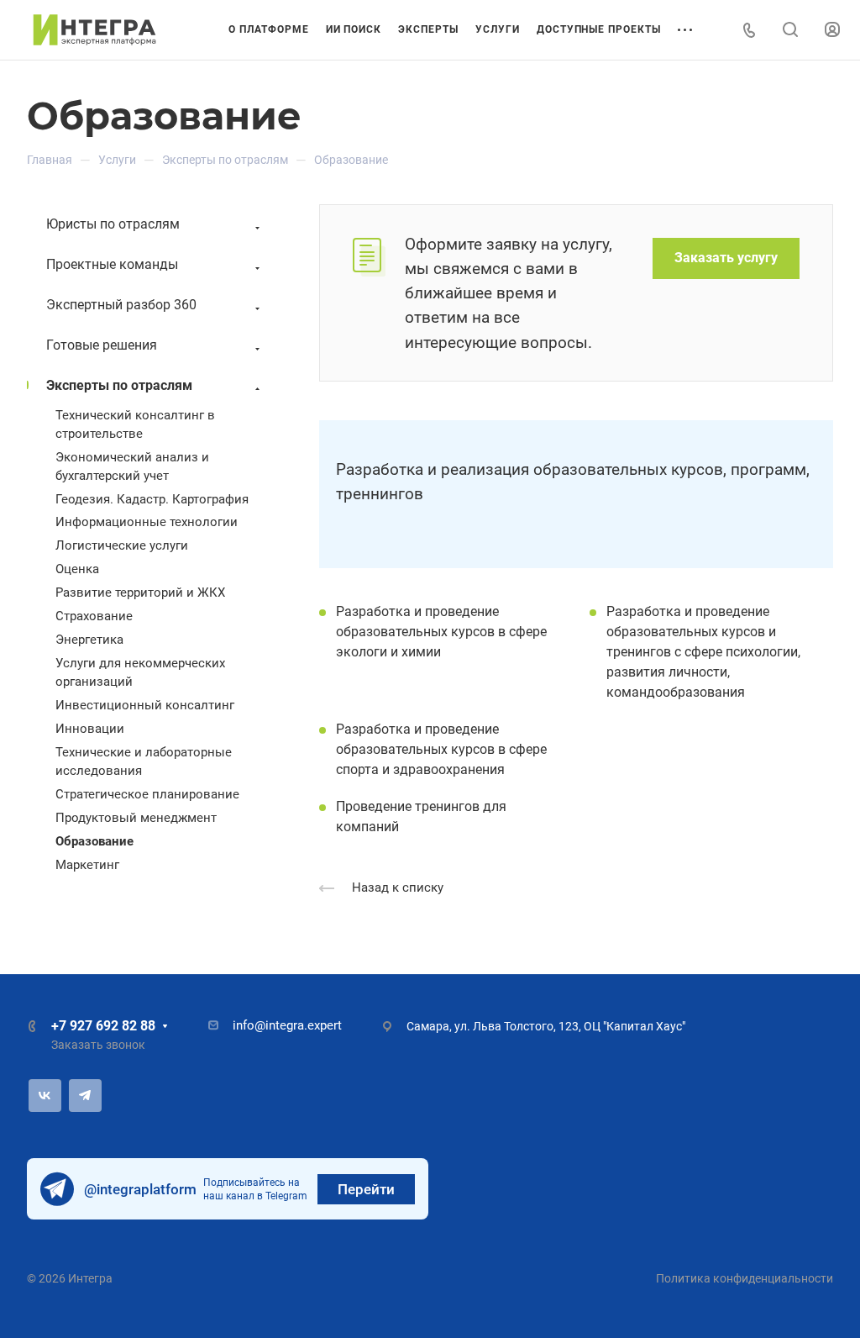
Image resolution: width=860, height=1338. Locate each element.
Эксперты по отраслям (119, 385)
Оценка (77, 569)
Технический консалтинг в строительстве (135, 424)
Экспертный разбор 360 (121, 305)
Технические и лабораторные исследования (143, 761)
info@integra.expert (287, 1025)
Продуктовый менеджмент (136, 817)
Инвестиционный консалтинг (144, 705)
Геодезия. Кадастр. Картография (152, 499)
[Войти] (832, 30)
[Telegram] (85, 1095)
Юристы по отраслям (113, 224)
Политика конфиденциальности (744, 1278)
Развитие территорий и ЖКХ (140, 592)
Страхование (94, 616)
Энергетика (89, 639)
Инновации (89, 728)
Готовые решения (101, 345)
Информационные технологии (146, 521)
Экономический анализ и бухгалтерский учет (132, 466)
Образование (94, 841)
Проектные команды (112, 264)
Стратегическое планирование (147, 794)
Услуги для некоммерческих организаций (140, 672)
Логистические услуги (121, 545)
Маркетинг (87, 864)
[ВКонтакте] (45, 1095)
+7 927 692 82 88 (103, 1026)
